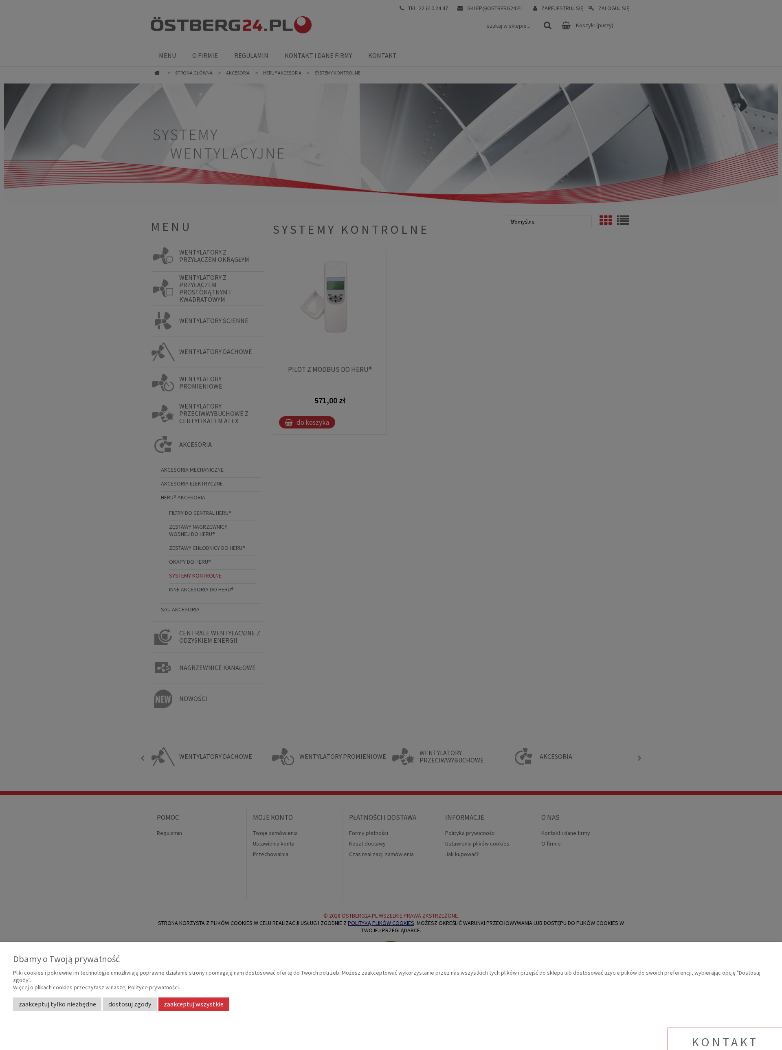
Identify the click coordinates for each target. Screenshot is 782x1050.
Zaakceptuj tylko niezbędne (57, 1004)
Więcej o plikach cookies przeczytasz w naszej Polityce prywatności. (96, 987)
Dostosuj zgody (130, 1004)
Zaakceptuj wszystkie (194, 1004)
